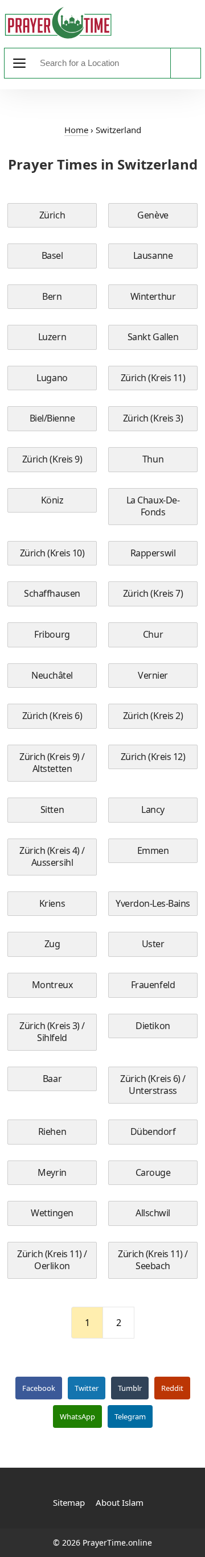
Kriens (52, 903)
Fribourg (51, 634)
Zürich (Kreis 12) (153, 756)
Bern (52, 296)
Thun (152, 459)
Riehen (52, 1131)
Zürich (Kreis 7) (153, 593)
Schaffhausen (52, 593)
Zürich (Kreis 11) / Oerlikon (52, 1260)
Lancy (153, 809)
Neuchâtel (52, 675)
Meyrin (52, 1172)
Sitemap (69, 1502)
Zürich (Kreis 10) (52, 553)
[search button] (185, 63)
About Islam (120, 1502)
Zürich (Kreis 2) (153, 715)
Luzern (52, 337)
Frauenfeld (153, 984)
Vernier (153, 675)
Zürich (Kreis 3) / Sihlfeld (51, 1031)
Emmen (153, 850)
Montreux (52, 984)
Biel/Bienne (52, 418)
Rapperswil (152, 553)
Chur (153, 634)
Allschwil (153, 1213)
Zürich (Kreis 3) (153, 418)
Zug (52, 943)
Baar (52, 1078)
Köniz (52, 500)
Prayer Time (58, 23)
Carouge (153, 1172)
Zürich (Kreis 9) (52, 459)
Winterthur (152, 296)
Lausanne (153, 255)
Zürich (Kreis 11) (153, 377)
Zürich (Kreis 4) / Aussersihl (51, 856)
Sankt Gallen (153, 337)
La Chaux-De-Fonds (152, 506)
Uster (153, 943)
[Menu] (19, 63)
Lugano (51, 377)
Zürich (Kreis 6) (52, 715)
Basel (52, 255)
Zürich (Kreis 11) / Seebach (153, 1260)
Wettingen (52, 1213)
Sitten (52, 809)
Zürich (52, 215)
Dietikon (153, 1025)
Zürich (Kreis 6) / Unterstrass (152, 1084)
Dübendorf (153, 1131)
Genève (152, 215)
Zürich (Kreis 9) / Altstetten (51, 762)
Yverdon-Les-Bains (153, 903)
